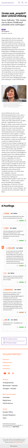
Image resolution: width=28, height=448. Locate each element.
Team (4, 418)
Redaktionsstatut (7, 362)
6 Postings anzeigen (11, 343)
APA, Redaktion (5, 31)
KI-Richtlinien (6, 368)
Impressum (6, 359)
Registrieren (7, 400)
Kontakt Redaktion (9, 415)
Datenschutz (6, 365)
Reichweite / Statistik (10, 386)
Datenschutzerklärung (17, 442)
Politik (3, 29)
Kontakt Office (8, 412)
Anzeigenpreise (8, 383)
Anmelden (6, 397)
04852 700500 (16, 426)
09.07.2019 (4, 33)
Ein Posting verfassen (11, 339)
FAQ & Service (8, 403)
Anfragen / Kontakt (9, 388)
